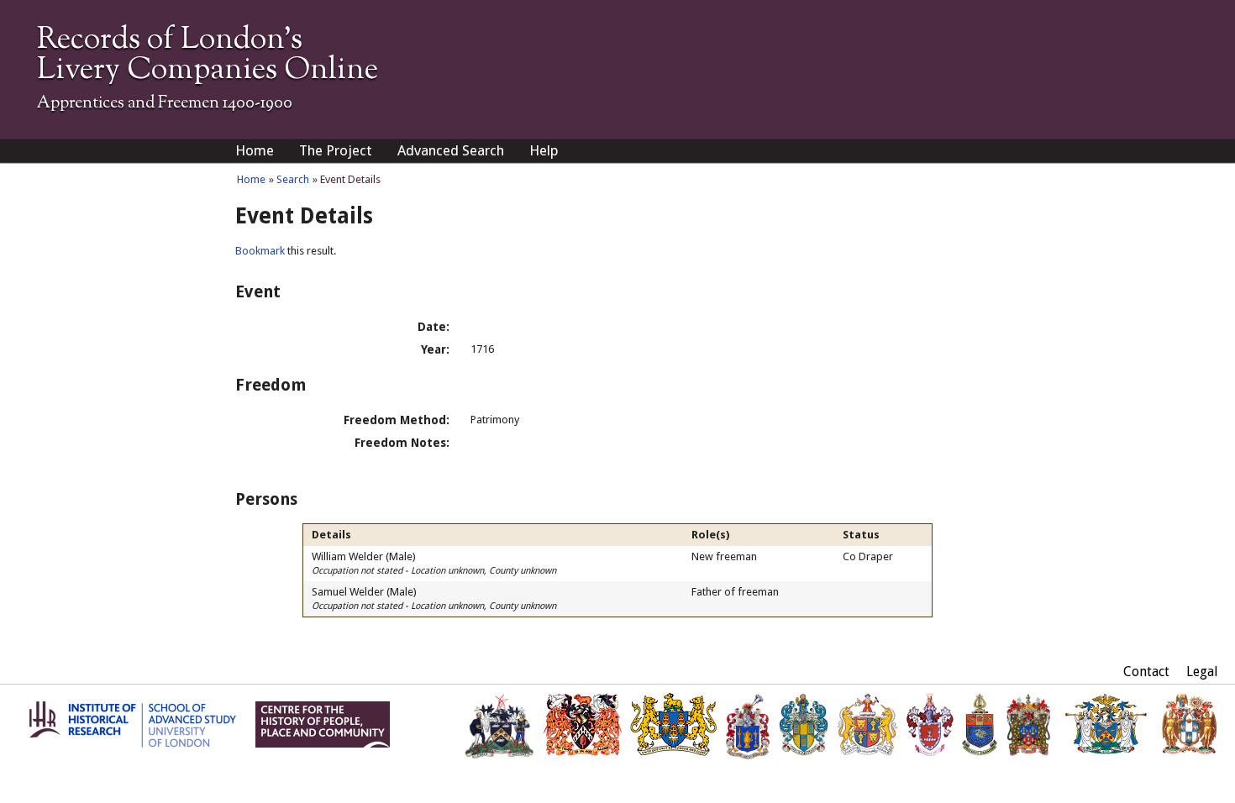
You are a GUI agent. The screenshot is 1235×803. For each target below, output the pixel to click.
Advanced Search (450, 150)
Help (544, 150)
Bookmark (260, 250)
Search (292, 179)
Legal (1202, 672)
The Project (335, 150)
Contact (1146, 672)
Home (254, 150)
